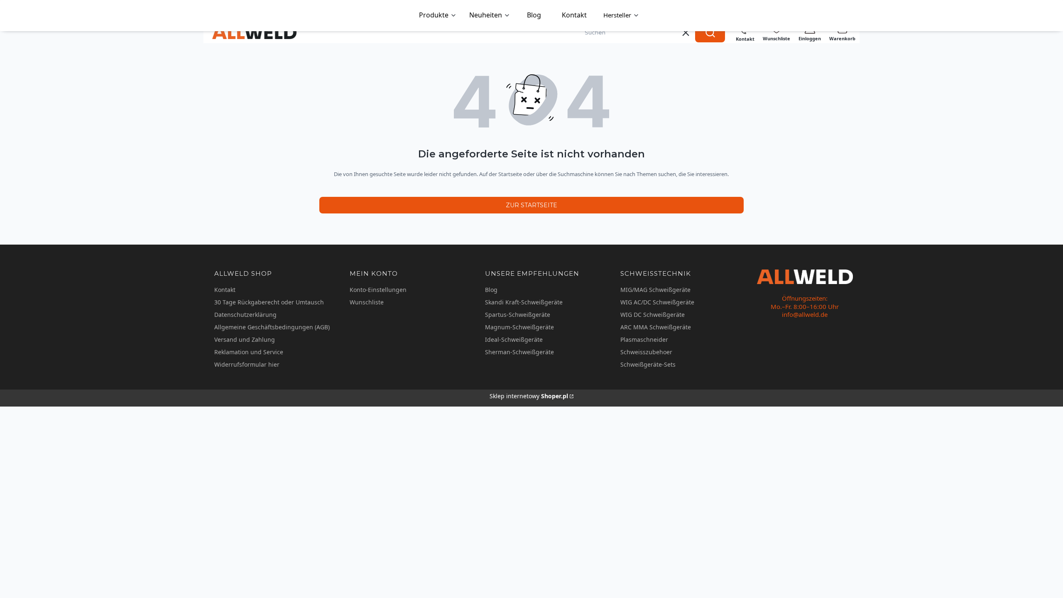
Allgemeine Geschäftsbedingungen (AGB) (272, 327)
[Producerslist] (621, 15)
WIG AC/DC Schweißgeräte (657, 302)
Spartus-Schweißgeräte (517, 315)
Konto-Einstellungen (378, 290)
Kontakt (224, 290)
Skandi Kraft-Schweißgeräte (524, 302)
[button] (710, 32)
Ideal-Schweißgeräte (514, 339)
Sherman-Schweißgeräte (519, 352)
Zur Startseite (531, 205)
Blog (491, 290)
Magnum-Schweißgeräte (519, 327)
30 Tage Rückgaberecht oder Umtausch (269, 302)
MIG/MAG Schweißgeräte (655, 290)
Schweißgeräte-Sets (648, 364)
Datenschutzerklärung (245, 315)
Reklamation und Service (248, 352)
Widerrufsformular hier (246, 364)
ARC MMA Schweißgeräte (655, 327)
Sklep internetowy (529, 396)
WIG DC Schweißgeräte (652, 315)
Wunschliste (367, 302)
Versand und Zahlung (244, 339)
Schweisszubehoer (646, 352)
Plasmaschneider (644, 339)
